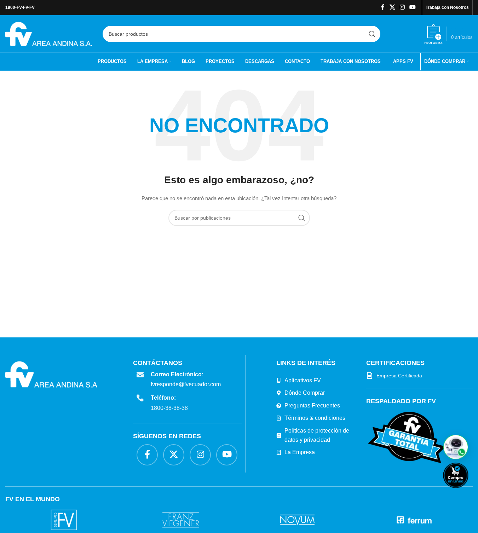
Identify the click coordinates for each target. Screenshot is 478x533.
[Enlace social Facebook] (383, 7)
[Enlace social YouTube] (412, 7)
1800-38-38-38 (169, 408)
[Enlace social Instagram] (402, 7)
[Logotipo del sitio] (48, 33)
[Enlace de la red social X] (392, 7)
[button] (455, 447)
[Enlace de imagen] (407, 437)
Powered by (467, 492)
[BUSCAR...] (372, 34)
